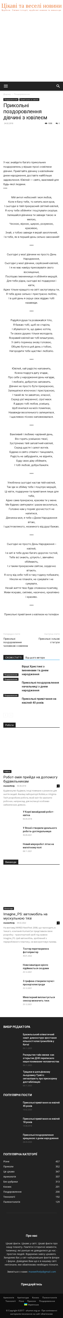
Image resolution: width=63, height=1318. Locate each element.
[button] (5, 86)
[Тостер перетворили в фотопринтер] (11, 953)
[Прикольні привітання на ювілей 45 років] (11, 1107)
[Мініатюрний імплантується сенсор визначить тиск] (11, 1001)
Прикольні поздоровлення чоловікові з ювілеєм (15, 642)
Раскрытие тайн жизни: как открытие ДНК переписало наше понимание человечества (41, 1058)
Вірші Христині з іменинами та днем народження (35, 670)
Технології (11, 1301)
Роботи (7, 771)
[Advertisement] (31, 48)
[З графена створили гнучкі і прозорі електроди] (11, 985)
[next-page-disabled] (11, 715)
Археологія (8, 1297)
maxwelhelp (9, 786)
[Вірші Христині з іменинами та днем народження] (11, 670)
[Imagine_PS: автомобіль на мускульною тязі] (31, 889)
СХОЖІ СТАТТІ (13, 657)
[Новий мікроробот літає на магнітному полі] (11, 848)
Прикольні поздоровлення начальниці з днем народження (40, 686)
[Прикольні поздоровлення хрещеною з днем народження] (11, 1139)
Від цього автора (35, 657)
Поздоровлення (22, 94)
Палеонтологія (49, 1297)
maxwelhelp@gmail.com (42, 1271)
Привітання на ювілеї (29, 99)
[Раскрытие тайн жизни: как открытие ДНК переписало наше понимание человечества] (11, 1059)
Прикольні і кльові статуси (49, 640)
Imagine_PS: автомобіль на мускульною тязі (25, 916)
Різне (21, 1301)
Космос (35, 1297)
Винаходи (8, 908)
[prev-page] (5, 715)
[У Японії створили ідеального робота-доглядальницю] (11, 832)
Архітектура (23, 1297)
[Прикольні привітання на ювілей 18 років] (11, 1123)
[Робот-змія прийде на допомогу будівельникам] (31, 752)
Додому (7, 94)
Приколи (31, 1301)
